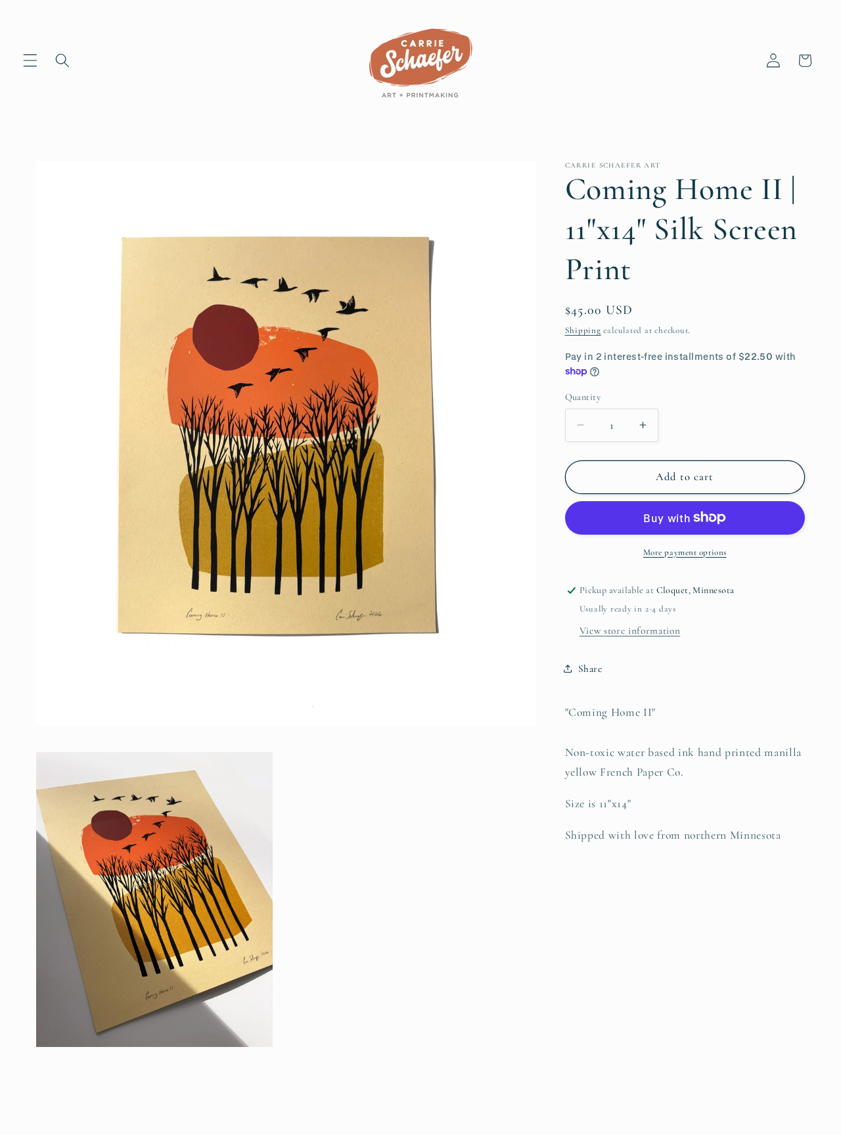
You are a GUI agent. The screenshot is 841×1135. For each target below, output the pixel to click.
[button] (30, 60)
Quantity (583, 396)
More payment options (685, 551)
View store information (630, 630)
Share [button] (590, 669)
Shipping (583, 330)
